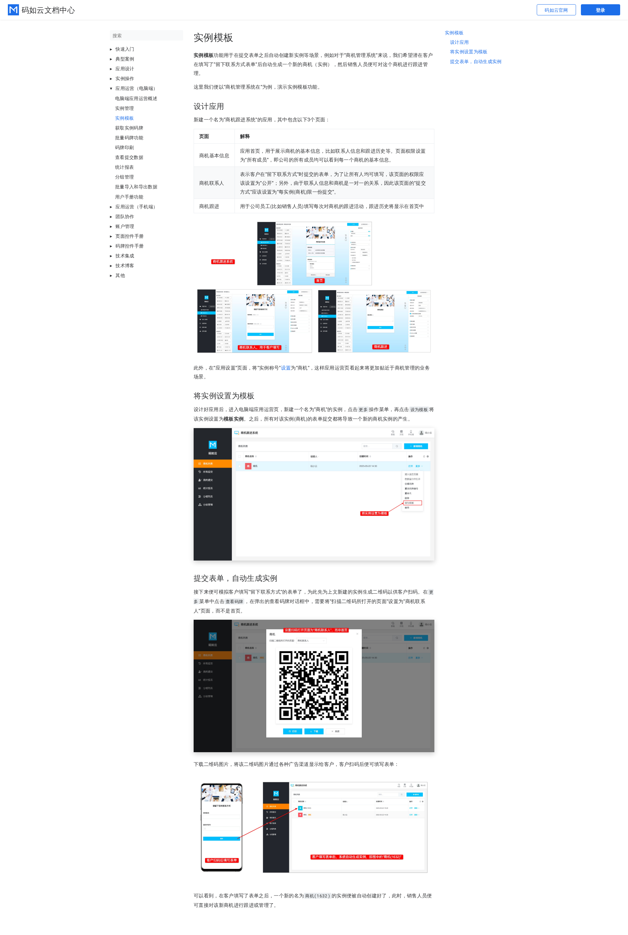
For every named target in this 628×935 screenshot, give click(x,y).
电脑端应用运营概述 (136, 98)
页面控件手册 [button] (129, 235)
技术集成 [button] (124, 255)
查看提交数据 (129, 157)
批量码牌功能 (129, 137)
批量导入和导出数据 (136, 186)
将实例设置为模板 (469, 51)
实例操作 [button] (124, 78)
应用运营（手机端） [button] (136, 206)
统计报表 (124, 166)
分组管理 (124, 176)
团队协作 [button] (124, 216)
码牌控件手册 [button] (129, 245)
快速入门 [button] (124, 48)
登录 (600, 10)
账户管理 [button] (124, 226)
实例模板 (124, 117)
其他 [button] (120, 275)
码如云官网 (556, 10)
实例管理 (124, 108)
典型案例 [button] (124, 58)
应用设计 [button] (124, 68)
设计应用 (459, 42)
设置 (286, 367)
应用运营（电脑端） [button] (136, 88)
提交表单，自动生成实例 (476, 61)
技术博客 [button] (124, 265)
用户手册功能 (129, 196)
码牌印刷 (124, 147)
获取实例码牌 (129, 127)
